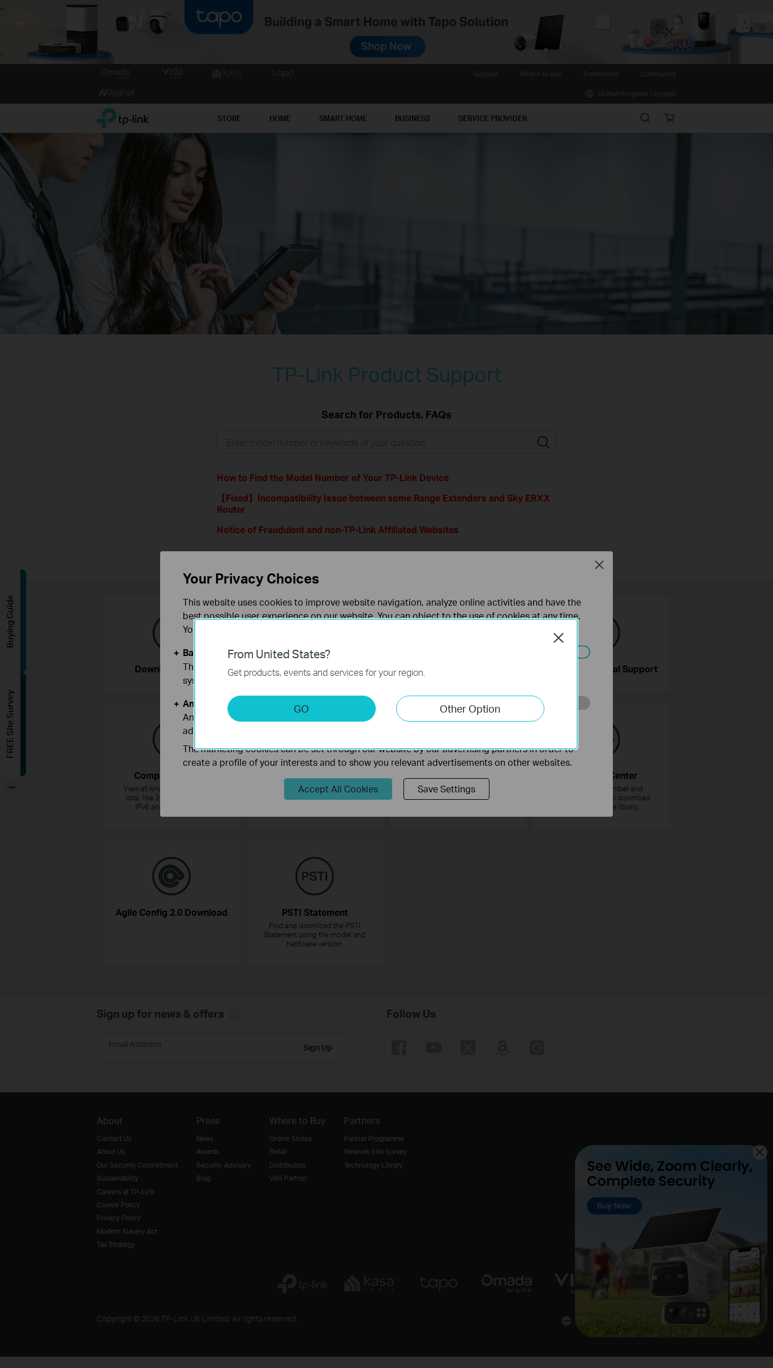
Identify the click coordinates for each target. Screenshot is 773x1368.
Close (558, 637)
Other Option (470, 708)
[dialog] (386, 684)
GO (301, 708)
